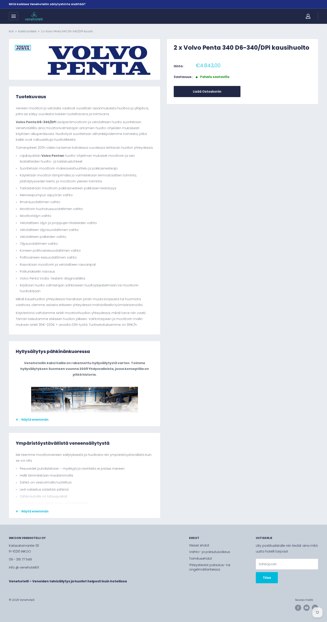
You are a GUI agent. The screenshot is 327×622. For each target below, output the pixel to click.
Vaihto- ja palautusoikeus (209, 552)
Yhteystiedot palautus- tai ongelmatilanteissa (209, 567)
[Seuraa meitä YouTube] (306, 608)
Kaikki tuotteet (27, 31)
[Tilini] (308, 16)
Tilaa (267, 577)
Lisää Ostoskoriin (207, 91)
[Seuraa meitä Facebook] (298, 608)
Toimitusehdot (200, 558)
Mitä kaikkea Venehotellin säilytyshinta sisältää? (47, 4)
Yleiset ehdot (199, 545)
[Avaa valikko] (13, 16)
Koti (11, 31)
